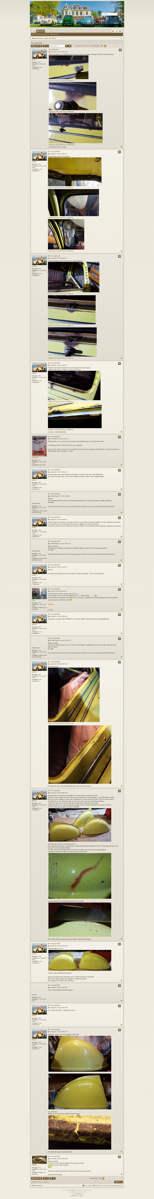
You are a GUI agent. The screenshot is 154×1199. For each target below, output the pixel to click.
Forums (41, 31)
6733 (39, 602)
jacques (34, 59)
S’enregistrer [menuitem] (120, 31)
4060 (39, 62)
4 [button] (112, 46)
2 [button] (107, 46)
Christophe (35, 457)
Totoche (34, 1165)
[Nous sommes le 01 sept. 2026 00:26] (121, 38)
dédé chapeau (36, 503)
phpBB (72, 1190)
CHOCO (34, 994)
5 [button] (114, 46)
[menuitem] (113, 31)
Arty (73, 1192)
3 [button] (108, 1178)
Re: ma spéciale (54, 151)
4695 (39, 997)
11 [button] (119, 46)
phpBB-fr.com (80, 1193)
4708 (39, 506)
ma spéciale (36, 43)
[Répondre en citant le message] (120, 50)
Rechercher (55, 34)
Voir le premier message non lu (41, 34)
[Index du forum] (77, 14)
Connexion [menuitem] (117, 31)
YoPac (33, 600)
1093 (39, 1167)
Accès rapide (34, 31)
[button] (101, 46)
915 (39, 460)
